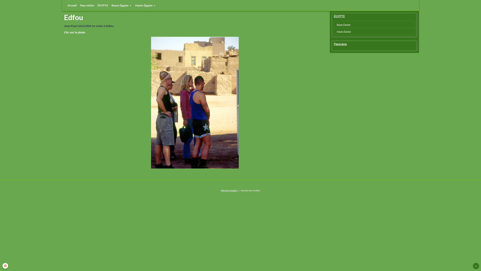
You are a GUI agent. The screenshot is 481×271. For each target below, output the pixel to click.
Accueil (72, 5)
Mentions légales (229, 190)
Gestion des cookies (250, 190)
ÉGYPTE (103, 5)
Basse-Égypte (120, 5)
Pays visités (87, 5)
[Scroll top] (476, 266)
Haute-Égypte (144, 5)
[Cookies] (5, 266)
